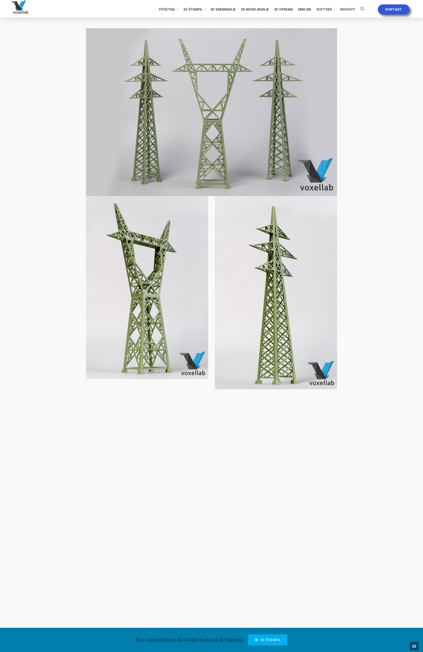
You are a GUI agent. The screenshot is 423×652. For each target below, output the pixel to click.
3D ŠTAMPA (270, 640)
